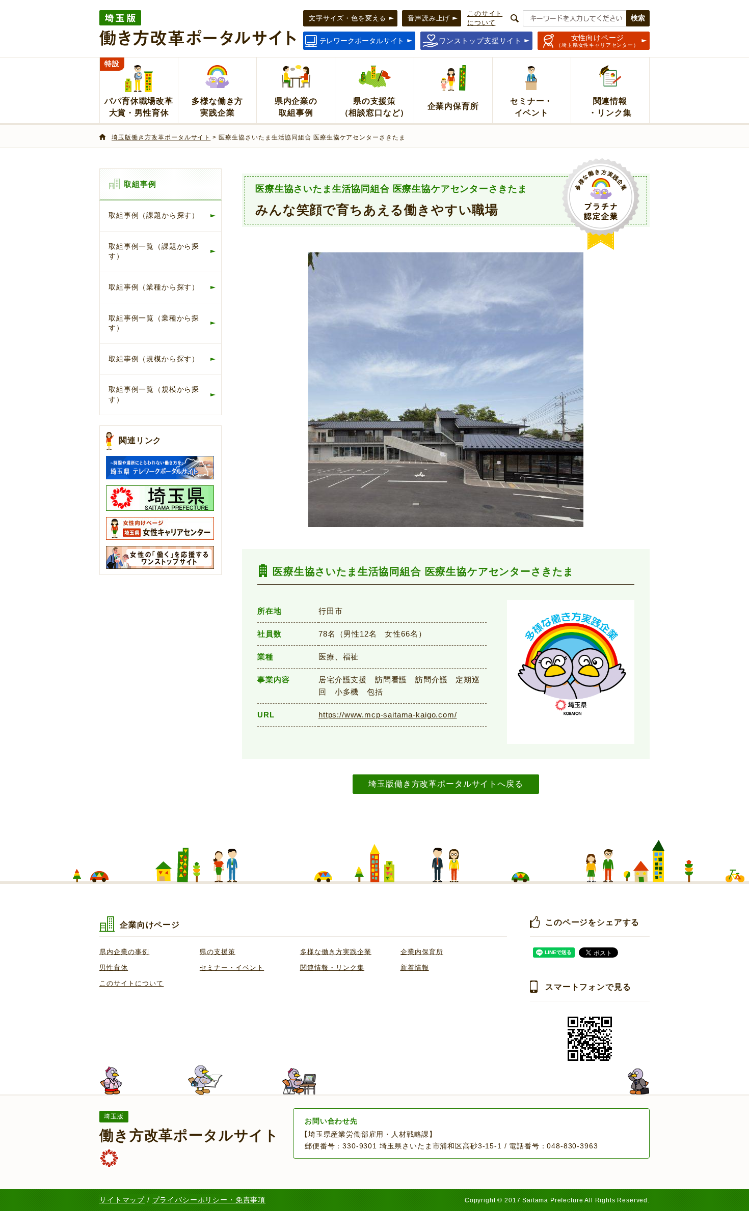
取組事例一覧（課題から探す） (154, 251)
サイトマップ (122, 1200)
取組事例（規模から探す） (154, 359)
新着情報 (414, 967)
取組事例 (140, 184)
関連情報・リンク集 (332, 967)
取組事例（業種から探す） (154, 287)
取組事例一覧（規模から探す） (154, 394)
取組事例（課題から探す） (154, 215)
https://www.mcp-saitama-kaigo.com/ (387, 714)
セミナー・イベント (232, 967)
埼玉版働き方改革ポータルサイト (161, 137)
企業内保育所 (421, 952)
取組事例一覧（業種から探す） (154, 323)
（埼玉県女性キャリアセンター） (597, 41)
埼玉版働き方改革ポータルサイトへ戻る (445, 783)
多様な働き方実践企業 (335, 952)
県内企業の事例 (124, 952)
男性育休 (113, 967)
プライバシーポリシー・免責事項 (209, 1200)
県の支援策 (217, 952)
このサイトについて (131, 983)
